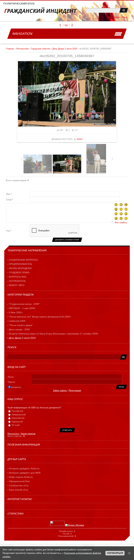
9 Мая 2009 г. (16, 312)
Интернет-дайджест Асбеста (24, 468)
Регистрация (114, 17)
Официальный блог (19, 481)
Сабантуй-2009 (17, 321)
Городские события (40, 48)
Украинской (17, 421)
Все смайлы (121, 222)
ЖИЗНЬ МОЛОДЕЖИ (20, 268)
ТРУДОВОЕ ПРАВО (19, 272)
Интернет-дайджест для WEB (24, 472)
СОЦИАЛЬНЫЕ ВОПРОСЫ (23, 259)
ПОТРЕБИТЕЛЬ (17, 281)
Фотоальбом (22, 48)
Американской (19, 414)
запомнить (16, 387)
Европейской (18, 418)
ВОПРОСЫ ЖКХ (17, 276)
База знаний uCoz (18, 489)
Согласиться (115, 553)
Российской (17, 411)
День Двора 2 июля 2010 (64, 48)
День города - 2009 (19, 329)
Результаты (13, 433)
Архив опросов (28, 433)
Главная (10, 48)
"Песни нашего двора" (21, 325)
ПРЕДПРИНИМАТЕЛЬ (20, 264)
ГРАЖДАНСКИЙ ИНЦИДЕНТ (40, 11)
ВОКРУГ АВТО (16, 285)
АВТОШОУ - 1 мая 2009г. (22, 308)
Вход (124, 17)
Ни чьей (15, 425)
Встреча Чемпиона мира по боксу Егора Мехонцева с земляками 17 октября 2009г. (54, 333)
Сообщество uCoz (18, 485)
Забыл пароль (60, 390)
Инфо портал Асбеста (21, 477)
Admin (80, 139)
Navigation (22, 33)
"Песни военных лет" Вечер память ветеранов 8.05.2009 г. (40, 316)
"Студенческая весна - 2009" (24, 304)
